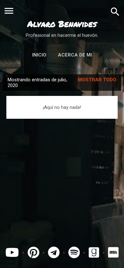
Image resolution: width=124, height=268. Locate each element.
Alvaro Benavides (62, 24)
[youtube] (12, 253)
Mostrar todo (97, 80)
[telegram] (53, 253)
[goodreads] (95, 253)
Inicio (39, 55)
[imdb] (113, 253)
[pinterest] (33, 253)
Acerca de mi (75, 55)
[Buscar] (115, 11)
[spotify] (74, 253)
